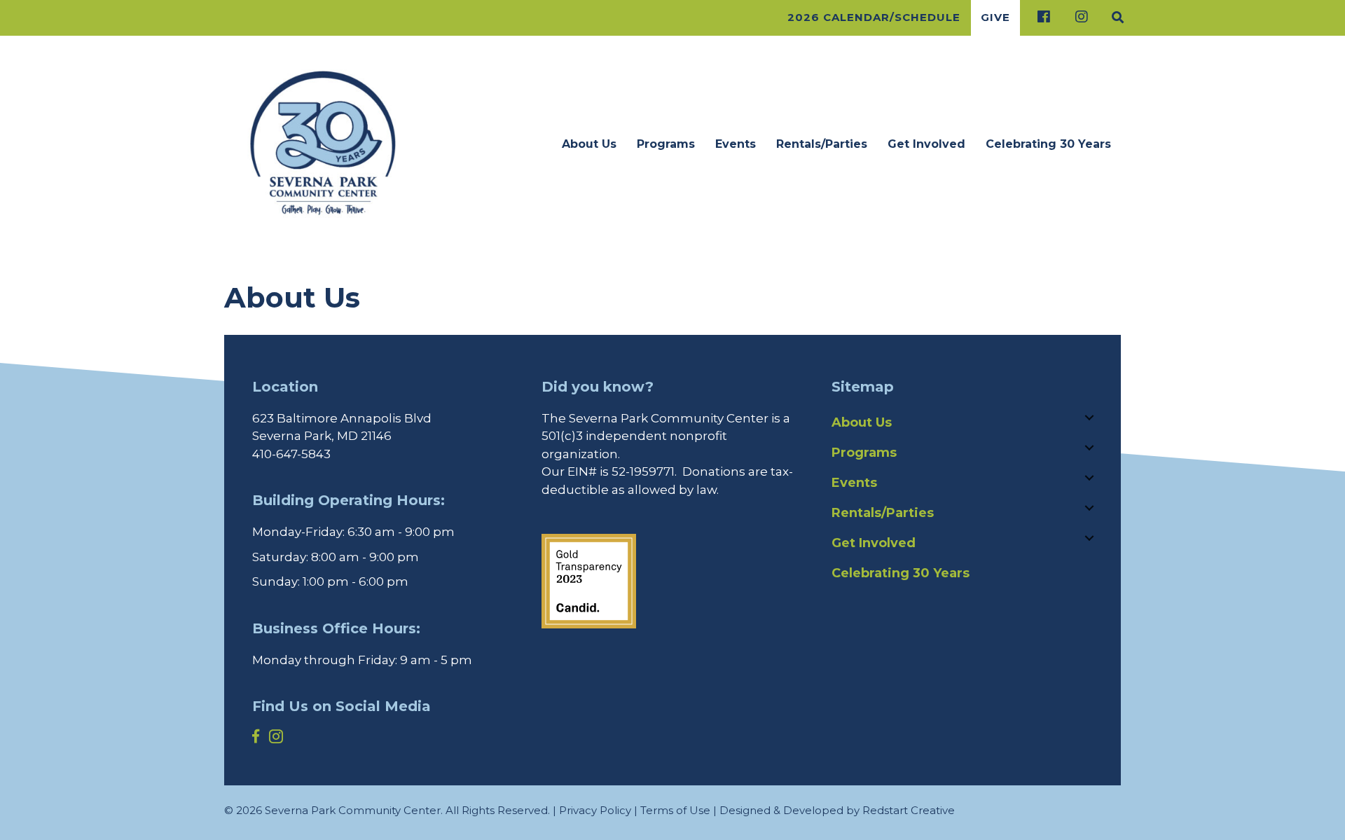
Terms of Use (675, 810)
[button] (1089, 417)
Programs (666, 144)
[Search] (1113, 17)
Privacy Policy (595, 810)
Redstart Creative (908, 810)
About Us (589, 144)
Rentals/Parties (821, 144)
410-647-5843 (291, 454)
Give (995, 17)
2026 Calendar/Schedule (873, 17)
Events (735, 144)
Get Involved (926, 144)
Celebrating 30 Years (1048, 144)
